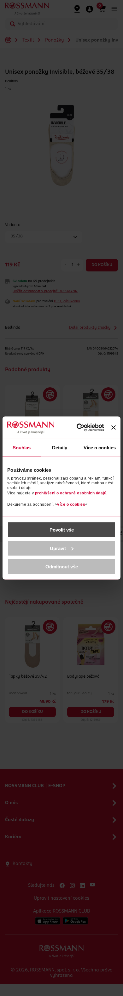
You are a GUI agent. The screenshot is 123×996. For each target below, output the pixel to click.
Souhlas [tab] (22, 447)
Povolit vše (62, 529)
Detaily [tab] (59, 447)
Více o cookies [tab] (100, 447)
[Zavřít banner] (113, 427)
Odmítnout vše (61, 566)
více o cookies (71, 504)
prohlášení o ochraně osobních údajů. (71, 493)
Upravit (58, 548)
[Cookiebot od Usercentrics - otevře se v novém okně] (79, 428)
